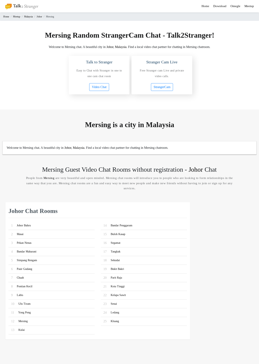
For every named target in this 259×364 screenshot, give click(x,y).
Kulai (21, 329)
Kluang (115, 321)
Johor (39, 16)
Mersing (49, 178)
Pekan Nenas (24, 242)
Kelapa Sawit (118, 295)
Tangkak (115, 251)
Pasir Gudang (24, 268)
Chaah (20, 277)
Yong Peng (24, 312)
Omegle (235, 6)
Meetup (249, 6)
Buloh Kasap (118, 234)
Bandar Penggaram (121, 225)
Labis (20, 295)
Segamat (115, 242)
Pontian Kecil (24, 286)
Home (205, 6)
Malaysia (28, 16)
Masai (20, 234)
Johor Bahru (24, 225)
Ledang (115, 312)
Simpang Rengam (27, 260)
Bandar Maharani (26, 251)
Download (219, 6)
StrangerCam (162, 87)
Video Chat (99, 87)
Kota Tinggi (118, 286)
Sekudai (115, 260)
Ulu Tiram (24, 303)
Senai (114, 303)
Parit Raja (116, 277)
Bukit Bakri (117, 268)
